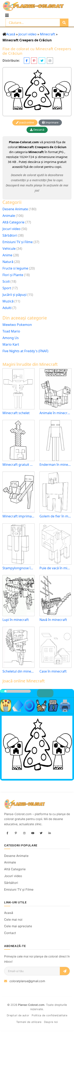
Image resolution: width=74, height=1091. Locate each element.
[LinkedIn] (49, 833)
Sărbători (9, 235)
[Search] (64, 23)
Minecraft (47, 34)
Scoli (6, 281)
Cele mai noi (13, 919)
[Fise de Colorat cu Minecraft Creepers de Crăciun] (37, 91)
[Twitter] (41, 833)
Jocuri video (27, 34)
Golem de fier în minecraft (55, 516)
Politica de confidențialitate (49, 1015)
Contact (10, 933)
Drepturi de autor (18, 1015)
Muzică (8, 301)
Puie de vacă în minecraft (55, 568)
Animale (8, 215)
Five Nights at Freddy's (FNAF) (25, 351)
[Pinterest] (16, 833)
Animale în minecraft (55, 413)
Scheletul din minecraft (18, 671)
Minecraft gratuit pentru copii (18, 465)
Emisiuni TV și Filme (17, 242)
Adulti (7, 308)
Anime (7, 255)
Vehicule (9, 248)
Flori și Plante (12, 275)
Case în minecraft (53, 671)
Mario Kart (10, 344)
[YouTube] (32, 833)
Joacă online (26, 122)
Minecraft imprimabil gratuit (18, 516)
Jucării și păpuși (14, 294)
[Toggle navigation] (7, 15)
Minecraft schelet (16, 413)
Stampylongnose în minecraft (18, 568)
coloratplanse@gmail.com (27, 981)
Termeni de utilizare (29, 1022)
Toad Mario (11, 331)
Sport (6, 288)
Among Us (10, 338)
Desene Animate (15, 209)
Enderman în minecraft (55, 465)
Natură (7, 261)
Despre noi (51, 1022)
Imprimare (51, 122)
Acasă (10, 34)
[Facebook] (7, 833)
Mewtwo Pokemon (17, 324)
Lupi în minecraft (15, 620)
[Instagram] (24, 833)
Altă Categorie (13, 222)
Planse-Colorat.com (31, 1004)
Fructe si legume (15, 268)
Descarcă (38, 129)
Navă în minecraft (53, 620)
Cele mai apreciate (18, 926)
